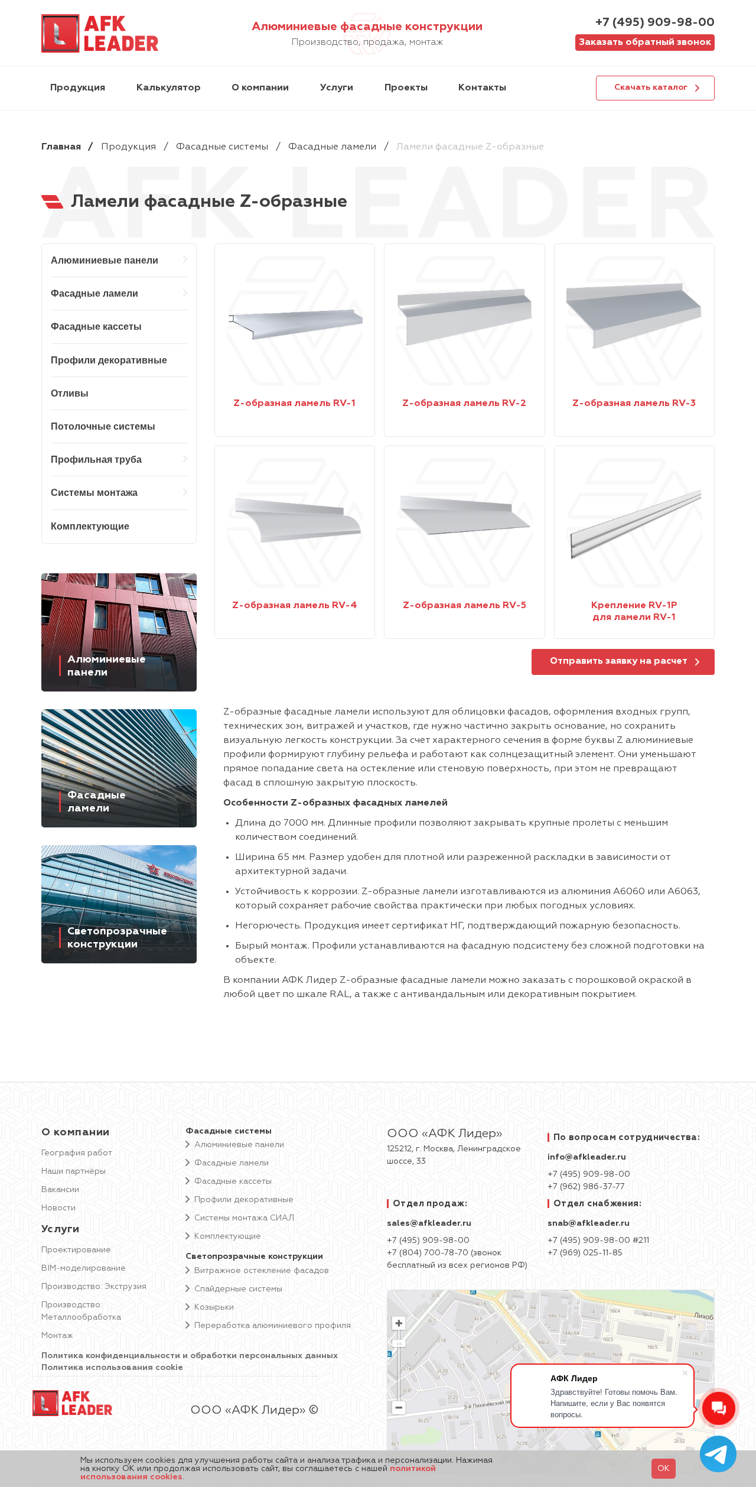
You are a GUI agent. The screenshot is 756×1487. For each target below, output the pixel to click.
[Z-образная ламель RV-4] (295, 523)
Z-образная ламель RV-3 (634, 403)
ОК (663, 1469)
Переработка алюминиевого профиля (272, 1326)
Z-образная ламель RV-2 (464, 403)
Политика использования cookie (112, 1367)
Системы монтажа (94, 493)
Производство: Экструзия (93, 1287)
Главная (61, 147)
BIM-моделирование (83, 1268)
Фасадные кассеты (96, 327)
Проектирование (76, 1250)
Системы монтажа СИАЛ (244, 1218)
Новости (58, 1208)
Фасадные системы (222, 147)
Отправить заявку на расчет (618, 661)
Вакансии (60, 1190)
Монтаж (57, 1336)
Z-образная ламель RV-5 (464, 606)
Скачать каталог (650, 87)
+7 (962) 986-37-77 (586, 1187)
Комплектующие (90, 526)
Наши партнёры (73, 1171)
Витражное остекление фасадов (261, 1271)
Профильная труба (96, 459)
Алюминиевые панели (104, 260)
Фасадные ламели (332, 147)
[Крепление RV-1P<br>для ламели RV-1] (634, 523)
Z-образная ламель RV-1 (294, 403)
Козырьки (214, 1307)
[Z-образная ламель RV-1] (295, 321)
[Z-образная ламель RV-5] (464, 523)
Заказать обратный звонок (645, 42)
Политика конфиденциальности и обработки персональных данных (189, 1356)
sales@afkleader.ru (429, 1223)
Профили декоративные (109, 360)
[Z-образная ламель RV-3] (634, 321)
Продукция (128, 147)
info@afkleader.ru (587, 1157)
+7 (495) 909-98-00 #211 (598, 1240)
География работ (76, 1153)
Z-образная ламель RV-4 (294, 606)
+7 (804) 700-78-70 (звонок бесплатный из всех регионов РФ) (457, 1259)
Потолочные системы (103, 426)
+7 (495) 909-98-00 (655, 22)
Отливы (70, 393)
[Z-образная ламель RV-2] (464, 321)
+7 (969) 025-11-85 (585, 1253)
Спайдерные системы (238, 1289)
